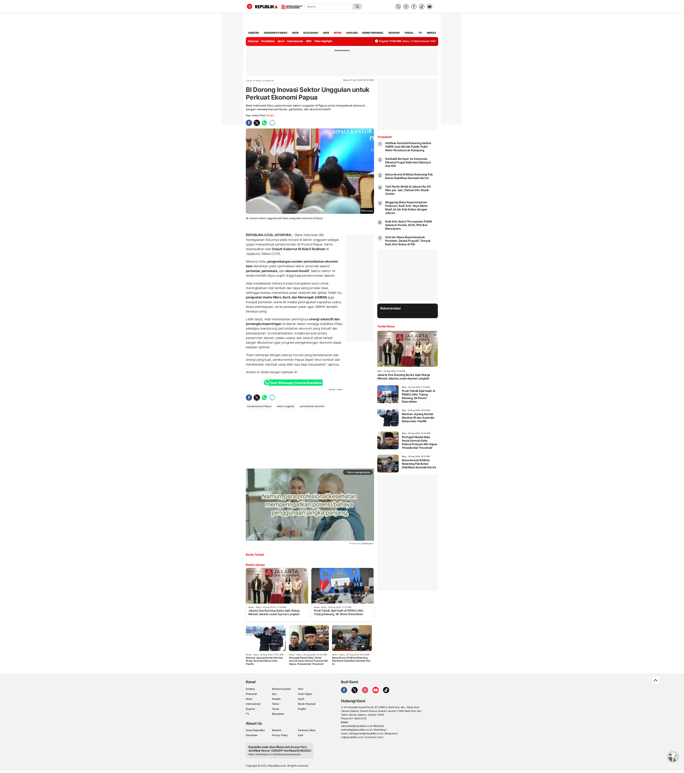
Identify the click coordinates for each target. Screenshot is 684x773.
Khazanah (251, 693)
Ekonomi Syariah (275, 32)
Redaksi (276, 730)
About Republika (255, 730)
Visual (275, 708)
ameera (253, 32)
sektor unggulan (285, 406)
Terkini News (386, 326)
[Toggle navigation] (249, 6)
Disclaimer (252, 735)
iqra (326, 32)
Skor (300, 688)
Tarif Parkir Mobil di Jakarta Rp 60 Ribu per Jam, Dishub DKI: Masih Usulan (408, 190)
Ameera (250, 688)
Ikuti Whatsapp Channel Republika (296, 383)
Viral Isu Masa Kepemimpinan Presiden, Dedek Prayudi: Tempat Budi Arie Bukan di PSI (408, 240)
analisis (351, 32)
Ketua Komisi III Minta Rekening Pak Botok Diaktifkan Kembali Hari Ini (409, 176)
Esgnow (250, 708)
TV (420, 32)
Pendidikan (268, 41)
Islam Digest (305, 693)
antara (270, 115)
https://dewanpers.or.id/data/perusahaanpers (274, 754)
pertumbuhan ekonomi (312, 406)
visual (409, 32)
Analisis (276, 698)
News (258, 80)
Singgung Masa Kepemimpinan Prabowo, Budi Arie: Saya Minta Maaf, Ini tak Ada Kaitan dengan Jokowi (406, 207)
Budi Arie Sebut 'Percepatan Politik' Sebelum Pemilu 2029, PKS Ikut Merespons (408, 225)
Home (249, 80)
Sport (281, 41)
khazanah (310, 32)
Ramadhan (278, 713)
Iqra (274, 693)
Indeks (431, 32)
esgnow (394, 32)
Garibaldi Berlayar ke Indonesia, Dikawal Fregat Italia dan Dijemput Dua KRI (408, 162)
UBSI (308, 41)
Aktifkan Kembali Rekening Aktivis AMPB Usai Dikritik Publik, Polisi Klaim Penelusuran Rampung (408, 146)
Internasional (295, 41)
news (337, 32)
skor (295, 32)
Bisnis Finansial (373, 32)
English (302, 708)
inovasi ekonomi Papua (259, 406)
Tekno (275, 703)
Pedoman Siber (306, 730)
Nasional (253, 41)
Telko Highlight (323, 41)
